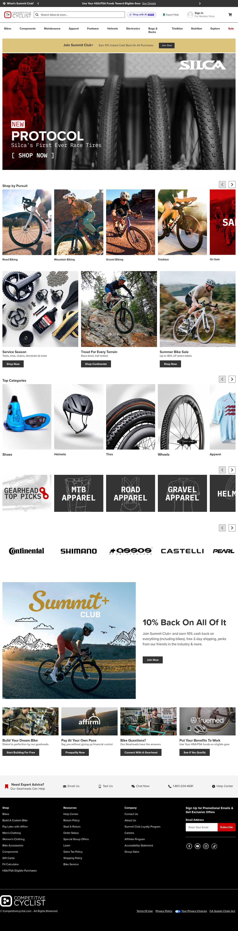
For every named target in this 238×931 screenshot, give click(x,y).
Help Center (70, 814)
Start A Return (71, 826)
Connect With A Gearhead (141, 752)
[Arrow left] (222, 184)
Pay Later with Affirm (15, 826)
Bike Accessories (12, 845)
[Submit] (37, 14)
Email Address (195, 820)
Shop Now (13, 364)
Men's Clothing (11, 833)
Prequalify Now (75, 752)
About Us (130, 820)
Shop (5, 808)
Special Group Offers (76, 839)
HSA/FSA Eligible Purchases (19, 870)
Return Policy (71, 820)
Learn (66, 845)
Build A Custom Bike (15, 820)
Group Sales (132, 852)
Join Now (167, 45)
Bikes (5, 814)
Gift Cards (8, 858)
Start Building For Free (21, 752)
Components (10, 852)
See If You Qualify (195, 752)
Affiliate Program (135, 839)
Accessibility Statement (139, 845)
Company (131, 808)
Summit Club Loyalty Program (142, 826)
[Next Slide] (199, 3)
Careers (129, 833)
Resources (70, 808)
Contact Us (131, 814)
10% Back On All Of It (184, 622)
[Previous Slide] (38, 3)
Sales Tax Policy (73, 852)
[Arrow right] (232, 184)
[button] (141, 15)
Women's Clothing (13, 839)
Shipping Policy (72, 858)
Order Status (71, 833)
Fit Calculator (10, 864)
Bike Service (71, 864)
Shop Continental (96, 364)
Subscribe (226, 827)
